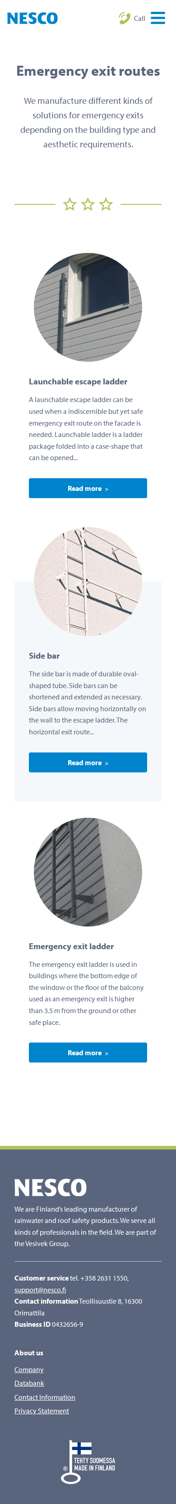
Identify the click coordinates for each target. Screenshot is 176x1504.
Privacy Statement (41, 1410)
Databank (29, 1383)
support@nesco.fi (40, 1289)
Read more (85, 488)
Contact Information (44, 1397)
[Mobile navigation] (155, 19)
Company (29, 1369)
